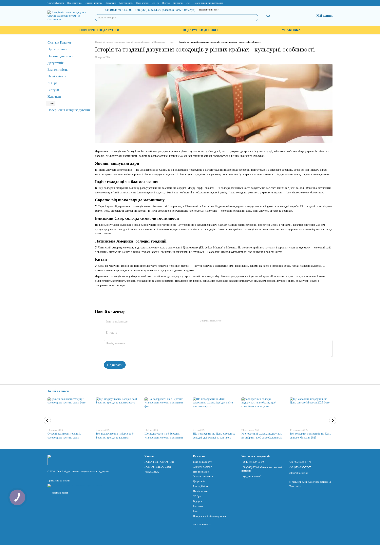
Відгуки (166, 3)
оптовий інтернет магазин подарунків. (91, 471)
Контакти (177, 3)
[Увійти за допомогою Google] (232, 321)
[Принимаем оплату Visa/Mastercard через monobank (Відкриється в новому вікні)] (75, 485)
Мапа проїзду (295, 486)
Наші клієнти (142, 3)
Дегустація (110, 3)
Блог (188, 3)
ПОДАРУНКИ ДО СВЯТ (200, 30)
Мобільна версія (59, 492)
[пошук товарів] (255, 17)
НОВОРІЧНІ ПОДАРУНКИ (99, 30)
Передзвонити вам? (208, 9)
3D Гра (155, 3)
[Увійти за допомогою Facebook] (225, 321)
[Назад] (47, 420)
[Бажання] (301, 16)
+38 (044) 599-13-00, (118, 9)
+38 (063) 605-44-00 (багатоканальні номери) (165, 9)
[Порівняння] (291, 16)
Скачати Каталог (56, 3)
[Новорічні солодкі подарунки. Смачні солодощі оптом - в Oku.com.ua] (67, 459)
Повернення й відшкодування (208, 3)
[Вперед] (332, 420)
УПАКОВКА (291, 30)
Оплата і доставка (93, 3)
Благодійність (126, 3)
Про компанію (74, 3)
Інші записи (58, 391)
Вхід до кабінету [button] (202, 461)
